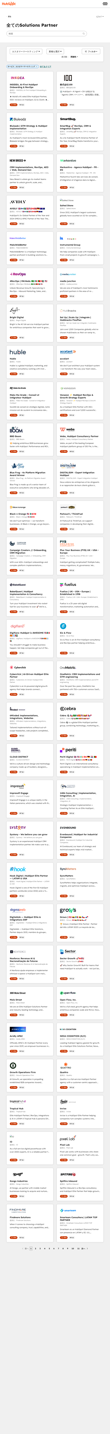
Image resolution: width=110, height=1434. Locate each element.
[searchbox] (46, 33)
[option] (25, 51)
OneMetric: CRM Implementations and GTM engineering (80, 675)
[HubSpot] (9, 4)
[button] (100, 16)
